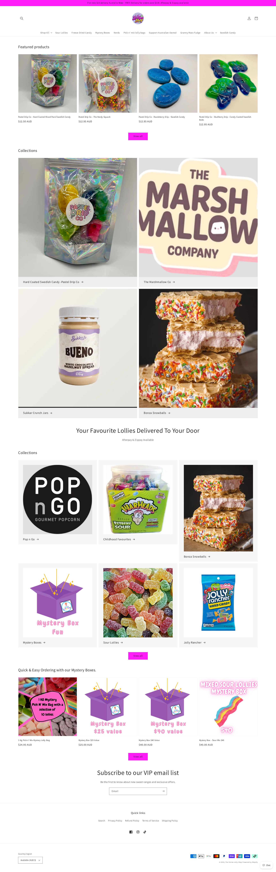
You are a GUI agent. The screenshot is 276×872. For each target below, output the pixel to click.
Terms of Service (150, 820)
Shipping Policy (170, 820)
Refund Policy (132, 820)
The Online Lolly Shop (233, 862)
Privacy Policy (115, 820)
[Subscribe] (163, 791)
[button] (21, 18)
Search (101, 820)
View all (138, 136)
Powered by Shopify (250, 862)
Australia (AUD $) (28, 860)
